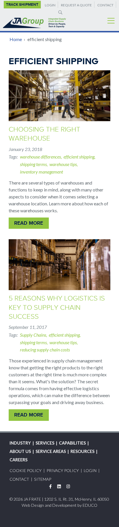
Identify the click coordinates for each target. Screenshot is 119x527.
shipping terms (33, 164)
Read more (28, 223)
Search (59, 12)
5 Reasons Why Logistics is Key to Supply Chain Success (57, 307)
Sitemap (42, 479)
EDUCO (90, 505)
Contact (105, 5)
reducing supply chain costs (45, 349)
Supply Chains (33, 335)
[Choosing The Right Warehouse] (59, 95)
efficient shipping (79, 156)
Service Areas (51, 451)
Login (50, 5)
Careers (18, 459)
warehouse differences (40, 156)
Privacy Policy (63, 470)
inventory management (41, 171)
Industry (20, 443)
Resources (82, 451)
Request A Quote (76, 5)
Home (16, 39)
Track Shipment (22, 4)
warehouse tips (63, 164)
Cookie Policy (26, 470)
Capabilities (72, 443)
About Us (20, 451)
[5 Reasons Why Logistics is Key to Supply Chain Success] (59, 264)
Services (45, 443)
